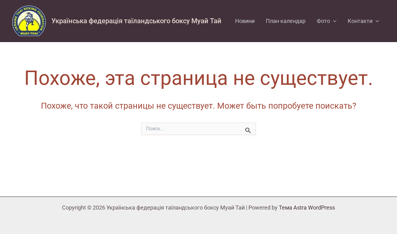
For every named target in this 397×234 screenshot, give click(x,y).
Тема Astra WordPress (307, 207)
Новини (245, 21)
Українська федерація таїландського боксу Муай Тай (136, 21)
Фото (323, 21)
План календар (286, 21)
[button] (333, 21)
